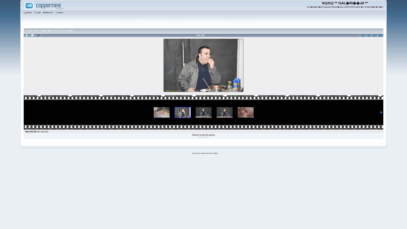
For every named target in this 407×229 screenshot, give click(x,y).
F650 (36, 31)
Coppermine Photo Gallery (209, 153)
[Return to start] (363, 35)
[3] (204, 137)
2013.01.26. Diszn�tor (63, 31)
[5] (208, 137)
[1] (199, 137)
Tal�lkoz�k (46, 31)
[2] (201, 137)
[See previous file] (369, 35)
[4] (206, 137)
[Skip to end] (380, 35)
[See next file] (374, 35)
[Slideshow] (38, 35)
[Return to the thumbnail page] (26, 35)
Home (29, 31)
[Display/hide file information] (32, 35)
